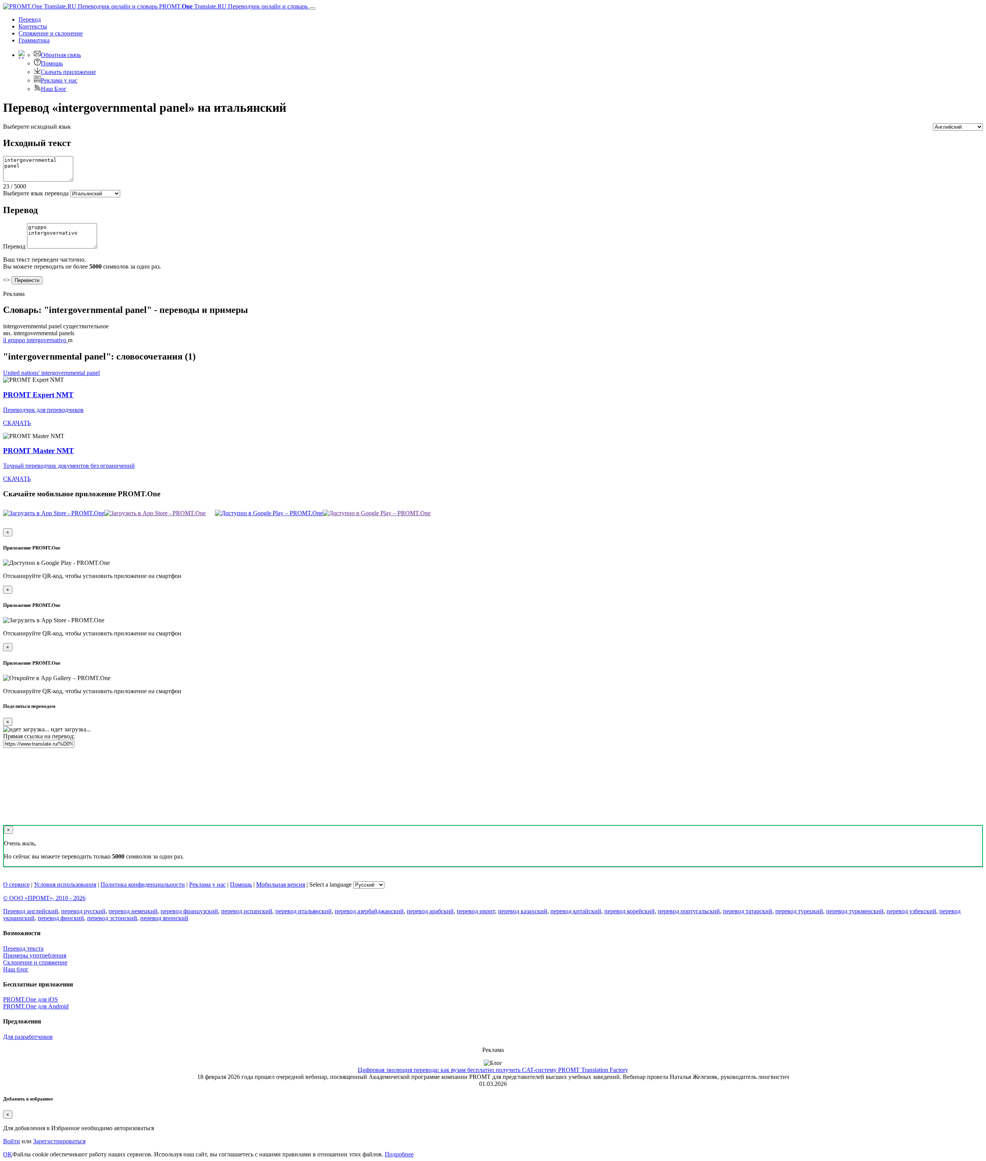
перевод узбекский (911, 911)
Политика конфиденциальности (143, 884)
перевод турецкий (799, 911)
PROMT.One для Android (36, 1006)
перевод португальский (689, 911)
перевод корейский (629, 911)
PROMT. (233, 6)
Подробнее (399, 1154)
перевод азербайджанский (369, 911)
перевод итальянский (303, 911)
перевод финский (61, 918)
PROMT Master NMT (38, 451)
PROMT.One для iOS (30, 999)
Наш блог (16, 969)
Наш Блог (54, 89)
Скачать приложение (68, 72)
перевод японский (164, 918)
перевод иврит (476, 911)
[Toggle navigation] (312, 8)
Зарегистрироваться (59, 1141)
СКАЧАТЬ (17, 423)
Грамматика (34, 40)
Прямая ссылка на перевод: (39, 736)
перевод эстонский (112, 918)
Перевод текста (23, 948)
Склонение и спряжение (35, 962)
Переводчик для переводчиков (43, 410)
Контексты (32, 26)
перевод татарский (747, 911)
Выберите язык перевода (36, 193)
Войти (11, 1141)
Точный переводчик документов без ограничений (69, 465)
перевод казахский (522, 911)
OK (7, 1154)
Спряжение (50, 33)
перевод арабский (430, 911)
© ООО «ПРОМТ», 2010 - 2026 (44, 898)
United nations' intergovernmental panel (51, 373)
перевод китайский (575, 911)
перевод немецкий (133, 911)
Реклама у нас (59, 80)
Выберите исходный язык (37, 126)
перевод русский (83, 911)
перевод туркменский (855, 911)
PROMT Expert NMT (38, 395)
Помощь (52, 63)
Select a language (330, 884)
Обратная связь (61, 55)
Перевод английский (30, 911)
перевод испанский (246, 911)
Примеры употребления (34, 955)
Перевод (29, 19)
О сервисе (16, 884)
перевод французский (189, 911)
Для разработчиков (28, 1036)
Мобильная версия (280, 884)
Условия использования (65, 884)
